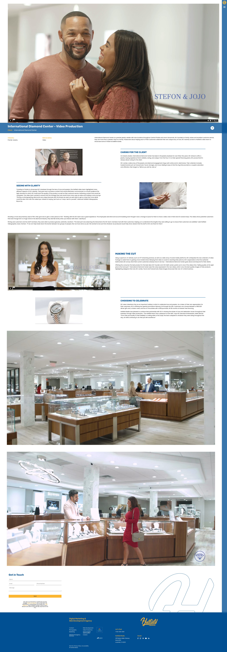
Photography (72, 630)
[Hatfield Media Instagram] (140, 638)
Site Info (71, 646)
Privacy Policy (77, 646)
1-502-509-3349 (119, 632)
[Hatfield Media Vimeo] (143, 638)
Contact (71, 628)
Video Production (88, 630)
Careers (85, 635)
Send (35, 596)
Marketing (72, 632)
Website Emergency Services (74, 635)
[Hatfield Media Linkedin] (148, 638)
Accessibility (85, 646)
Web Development (88, 628)
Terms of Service (31, 603)
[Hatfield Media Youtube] (146, 638)
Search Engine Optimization (87, 632)
